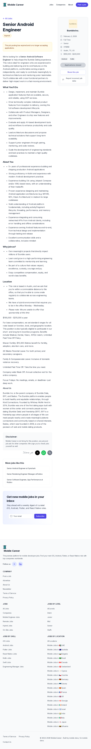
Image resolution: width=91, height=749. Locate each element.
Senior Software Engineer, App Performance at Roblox (25, 481)
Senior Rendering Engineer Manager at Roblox (25, 474)
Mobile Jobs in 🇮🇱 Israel (56, 709)
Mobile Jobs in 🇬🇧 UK (55, 696)
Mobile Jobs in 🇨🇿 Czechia (57, 675)
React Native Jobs (10, 654)
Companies (60, 5)
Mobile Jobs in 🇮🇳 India (56, 713)
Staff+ (49, 630)
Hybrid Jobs (7, 626)
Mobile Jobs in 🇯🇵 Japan (56, 722)
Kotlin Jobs (7, 658)
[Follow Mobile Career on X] (14, 564)
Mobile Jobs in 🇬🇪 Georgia (57, 701)
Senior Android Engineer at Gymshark (21, 468)
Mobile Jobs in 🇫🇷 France (57, 692)
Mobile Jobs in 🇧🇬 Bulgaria (57, 654)
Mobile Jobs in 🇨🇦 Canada (57, 662)
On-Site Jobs (8, 630)
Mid (48, 621)
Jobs (51, 5)
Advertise (6, 580)
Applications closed (73, 65)
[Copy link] (49, 452)
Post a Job (7, 576)
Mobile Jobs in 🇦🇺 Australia (57, 650)
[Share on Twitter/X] (37, 452)
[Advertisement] (73, 103)
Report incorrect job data (74, 79)
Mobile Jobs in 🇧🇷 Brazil (56, 658)
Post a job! (82, 5)
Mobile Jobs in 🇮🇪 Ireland (57, 705)
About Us (6, 585)
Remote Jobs (8, 621)
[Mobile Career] (5, 5)
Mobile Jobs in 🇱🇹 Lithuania (57, 726)
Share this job (73, 72)
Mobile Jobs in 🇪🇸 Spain (56, 688)
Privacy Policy (8, 598)
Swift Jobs (7, 662)
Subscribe (40, 516)
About (70, 5)
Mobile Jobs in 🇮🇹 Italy (56, 718)
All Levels (51, 609)
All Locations (52, 641)
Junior (49, 617)
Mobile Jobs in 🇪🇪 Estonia (57, 684)
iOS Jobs (6, 641)
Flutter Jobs (7, 650)
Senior (49, 626)
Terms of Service (9, 593)
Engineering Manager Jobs (13, 667)
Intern (49, 613)
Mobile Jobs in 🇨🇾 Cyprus (57, 671)
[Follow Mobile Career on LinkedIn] (20, 564)
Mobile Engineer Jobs (11, 617)
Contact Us (7, 742)
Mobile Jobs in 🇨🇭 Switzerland (59, 667)
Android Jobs (8, 645)
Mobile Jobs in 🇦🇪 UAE (56, 645)
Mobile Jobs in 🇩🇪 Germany (57, 679)
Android (64, 59)
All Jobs (7, 18)
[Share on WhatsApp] (43, 452)
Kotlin (72, 59)
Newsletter (7, 589)
